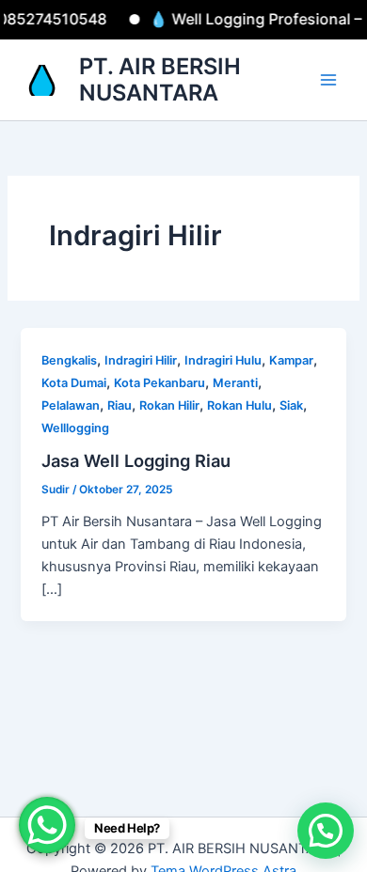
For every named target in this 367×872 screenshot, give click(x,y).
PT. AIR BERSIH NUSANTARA (160, 79)
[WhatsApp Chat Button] (47, 825)
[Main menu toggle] (328, 80)
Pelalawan (70, 405)
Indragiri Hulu (223, 360)
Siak (291, 405)
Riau (119, 405)
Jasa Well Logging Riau (136, 460)
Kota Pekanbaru (159, 383)
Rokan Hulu (239, 405)
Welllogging (75, 428)
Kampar (291, 360)
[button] (325, 830)
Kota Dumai (73, 383)
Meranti (235, 383)
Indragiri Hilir (140, 360)
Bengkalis (69, 360)
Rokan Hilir (169, 405)
